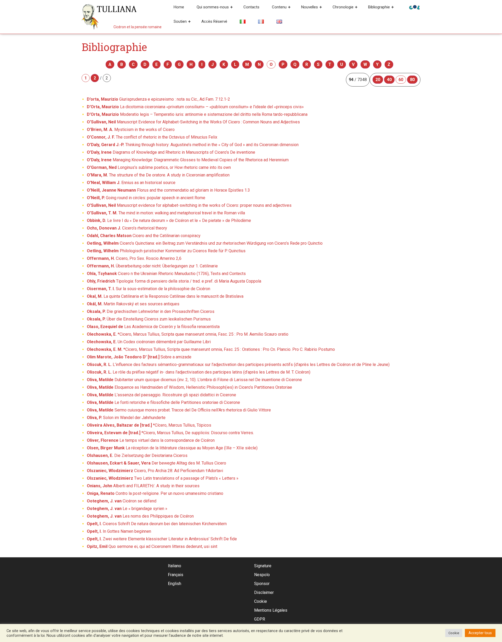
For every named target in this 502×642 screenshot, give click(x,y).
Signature (262, 565)
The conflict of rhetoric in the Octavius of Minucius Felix (152, 137)
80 (412, 79)
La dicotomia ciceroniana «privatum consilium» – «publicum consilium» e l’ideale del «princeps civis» (195, 106)
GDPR (259, 619)
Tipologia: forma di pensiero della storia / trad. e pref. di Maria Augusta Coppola (174, 281)
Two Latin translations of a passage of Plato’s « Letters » (162, 478)
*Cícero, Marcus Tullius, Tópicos (149, 425)
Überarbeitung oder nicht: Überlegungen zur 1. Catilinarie (152, 265)
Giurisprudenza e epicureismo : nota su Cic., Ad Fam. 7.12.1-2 (158, 99)
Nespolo (262, 574)
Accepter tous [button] (480, 633)
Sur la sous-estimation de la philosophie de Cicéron (148, 288)
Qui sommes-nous (213, 7)
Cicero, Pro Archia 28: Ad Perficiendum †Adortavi (155, 470)
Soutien (180, 21)
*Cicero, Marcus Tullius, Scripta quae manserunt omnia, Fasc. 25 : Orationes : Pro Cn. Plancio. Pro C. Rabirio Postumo (211, 349)
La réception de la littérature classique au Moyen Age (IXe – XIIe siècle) (172, 447)
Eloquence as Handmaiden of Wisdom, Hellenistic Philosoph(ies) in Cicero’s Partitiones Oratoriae (189, 387)
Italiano (174, 565)
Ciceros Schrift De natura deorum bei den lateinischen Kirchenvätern (157, 523)
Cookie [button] (453, 633)
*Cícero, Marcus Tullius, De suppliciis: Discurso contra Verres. (170, 432)
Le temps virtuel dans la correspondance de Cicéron (151, 440)
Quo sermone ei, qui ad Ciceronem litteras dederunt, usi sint (152, 546)
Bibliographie (379, 7)
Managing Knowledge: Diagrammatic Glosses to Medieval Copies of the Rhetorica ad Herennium (188, 159)
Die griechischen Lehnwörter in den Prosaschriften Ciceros (150, 311)
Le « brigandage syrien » (127, 508)
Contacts (251, 7)
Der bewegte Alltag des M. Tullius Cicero (156, 463)
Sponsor (262, 583)
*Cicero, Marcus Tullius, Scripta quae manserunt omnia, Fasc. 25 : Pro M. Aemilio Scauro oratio (187, 334)
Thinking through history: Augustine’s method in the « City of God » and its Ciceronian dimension (193, 144)
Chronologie (343, 7)
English (174, 583)
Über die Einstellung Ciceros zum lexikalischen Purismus (149, 319)
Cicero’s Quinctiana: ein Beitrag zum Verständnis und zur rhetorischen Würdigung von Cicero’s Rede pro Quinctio (205, 243)
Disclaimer (264, 592)
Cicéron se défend (121, 500)
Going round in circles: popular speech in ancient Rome (146, 197)
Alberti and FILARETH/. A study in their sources (143, 485)
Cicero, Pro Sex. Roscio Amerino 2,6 (134, 258)
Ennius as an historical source (131, 182)
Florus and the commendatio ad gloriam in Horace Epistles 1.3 (168, 190)
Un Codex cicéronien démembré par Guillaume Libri (149, 341)
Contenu (279, 7)
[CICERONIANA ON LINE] (414, 6)
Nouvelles (309, 7)
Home (179, 7)
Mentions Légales (270, 610)
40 (389, 79)
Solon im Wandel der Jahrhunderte (126, 417)
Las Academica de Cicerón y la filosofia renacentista (153, 326)
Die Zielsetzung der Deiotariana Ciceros (137, 455)
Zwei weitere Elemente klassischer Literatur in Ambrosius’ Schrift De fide (162, 538)
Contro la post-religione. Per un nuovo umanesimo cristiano (155, 493)
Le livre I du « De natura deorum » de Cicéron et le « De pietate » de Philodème (169, 220)
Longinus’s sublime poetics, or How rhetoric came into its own (159, 167)
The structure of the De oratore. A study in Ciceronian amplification (158, 175)
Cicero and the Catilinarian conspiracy (144, 235)
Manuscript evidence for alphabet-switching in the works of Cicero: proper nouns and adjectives (189, 205)
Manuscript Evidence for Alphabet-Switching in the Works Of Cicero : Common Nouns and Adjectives (193, 121)
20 (377, 79)
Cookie (260, 601)
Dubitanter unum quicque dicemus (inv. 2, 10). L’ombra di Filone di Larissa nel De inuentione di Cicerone (194, 379)
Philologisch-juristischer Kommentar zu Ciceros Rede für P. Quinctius (166, 250)
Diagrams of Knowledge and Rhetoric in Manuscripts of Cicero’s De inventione (171, 152)
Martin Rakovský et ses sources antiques (133, 303)
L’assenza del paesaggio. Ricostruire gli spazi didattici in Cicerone (161, 394)
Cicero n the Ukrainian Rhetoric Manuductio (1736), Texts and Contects (166, 273)
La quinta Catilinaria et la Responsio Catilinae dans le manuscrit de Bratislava (165, 296)
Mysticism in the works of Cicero (131, 129)
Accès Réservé (214, 21)
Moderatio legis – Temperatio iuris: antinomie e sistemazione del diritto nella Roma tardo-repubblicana (197, 114)
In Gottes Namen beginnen (119, 531)
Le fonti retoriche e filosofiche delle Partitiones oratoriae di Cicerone (163, 402)
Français (175, 574)
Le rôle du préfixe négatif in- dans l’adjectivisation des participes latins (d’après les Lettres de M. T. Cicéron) (198, 372)
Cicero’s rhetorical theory (127, 228)
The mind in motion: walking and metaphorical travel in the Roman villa (166, 212)
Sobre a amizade (139, 356)
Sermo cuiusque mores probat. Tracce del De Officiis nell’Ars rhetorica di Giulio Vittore (179, 410)
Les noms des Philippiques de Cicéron (140, 516)
